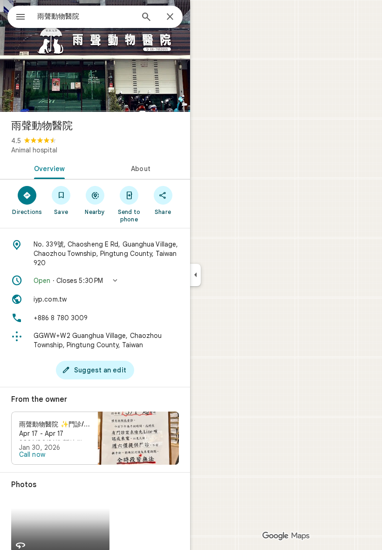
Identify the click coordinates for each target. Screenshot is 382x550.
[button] (95, 280)
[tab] (47, 168)
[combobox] (85, 16)
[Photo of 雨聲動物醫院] (95, 56)
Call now (32, 454)
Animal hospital (34, 150)
